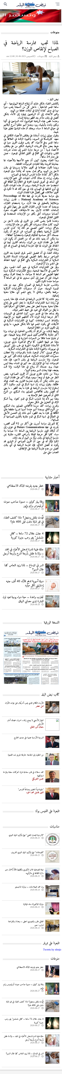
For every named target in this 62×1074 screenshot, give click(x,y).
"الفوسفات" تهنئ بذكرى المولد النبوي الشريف (27, 852)
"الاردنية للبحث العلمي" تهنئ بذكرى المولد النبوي (26, 835)
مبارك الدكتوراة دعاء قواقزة (33, 904)
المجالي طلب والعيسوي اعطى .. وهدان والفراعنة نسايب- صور (26, 923)
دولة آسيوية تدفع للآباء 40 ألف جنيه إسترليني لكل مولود (25, 583)
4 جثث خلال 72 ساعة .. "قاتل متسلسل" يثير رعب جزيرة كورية (27, 535)
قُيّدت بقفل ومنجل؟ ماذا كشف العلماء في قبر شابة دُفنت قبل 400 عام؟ (24, 519)
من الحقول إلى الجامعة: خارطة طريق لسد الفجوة (26, 755)
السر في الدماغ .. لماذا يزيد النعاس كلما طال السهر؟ (24, 567)
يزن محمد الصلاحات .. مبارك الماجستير (29, 887)
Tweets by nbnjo (52, 949)
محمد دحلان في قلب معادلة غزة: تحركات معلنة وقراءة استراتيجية (23, 774)
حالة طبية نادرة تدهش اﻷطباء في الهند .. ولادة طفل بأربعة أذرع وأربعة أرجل (23, 551)
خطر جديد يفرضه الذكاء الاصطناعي (25, 486)
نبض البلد (53, 56)
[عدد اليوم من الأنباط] (31, 685)
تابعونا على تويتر (51, 943)
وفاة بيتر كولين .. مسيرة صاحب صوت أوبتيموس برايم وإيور (24, 503)
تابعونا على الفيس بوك (47, 811)
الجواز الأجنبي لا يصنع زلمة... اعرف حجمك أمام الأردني (26, 722)
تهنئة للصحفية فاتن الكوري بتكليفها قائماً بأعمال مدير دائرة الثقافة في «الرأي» (24, 871)
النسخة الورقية (51, 623)
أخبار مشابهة (52, 477)
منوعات (40, 56)
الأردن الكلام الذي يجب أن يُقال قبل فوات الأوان (24, 703)
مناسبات (54, 827)
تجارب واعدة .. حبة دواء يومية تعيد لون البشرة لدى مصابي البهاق (23, 599)
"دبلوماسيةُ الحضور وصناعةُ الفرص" (31, 789)
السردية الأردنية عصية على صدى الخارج (29, 738)
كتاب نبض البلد (50, 695)
